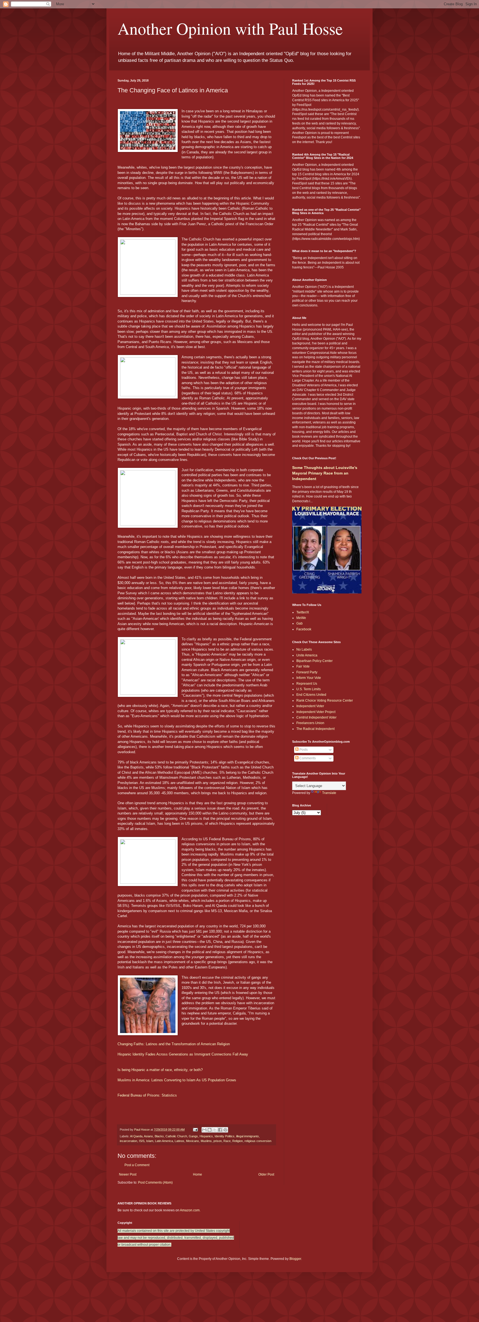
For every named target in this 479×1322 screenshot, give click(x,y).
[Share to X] (215, 1130)
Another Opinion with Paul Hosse (230, 28)
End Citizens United (311, 695)
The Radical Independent (315, 729)
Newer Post (127, 1174)
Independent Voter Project (315, 712)
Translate (329, 793)
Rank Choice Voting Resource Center (324, 700)
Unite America (306, 655)
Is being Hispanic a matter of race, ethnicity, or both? (160, 1070)
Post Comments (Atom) (155, 1182)
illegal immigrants (247, 1136)
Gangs (193, 1136)
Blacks (159, 1136)
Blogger (295, 1259)
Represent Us (306, 684)
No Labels (304, 649)
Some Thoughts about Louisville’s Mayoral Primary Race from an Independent (324, 473)
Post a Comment (136, 1165)
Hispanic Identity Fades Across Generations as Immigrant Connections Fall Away (183, 1054)
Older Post (266, 1174)
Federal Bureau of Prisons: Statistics (147, 1095)
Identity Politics (225, 1136)
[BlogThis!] (209, 1130)
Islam (149, 1141)
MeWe (301, 618)
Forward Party (306, 672)
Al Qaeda (136, 1136)
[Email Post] (195, 1129)
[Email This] (204, 1130)
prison (217, 1141)
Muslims (206, 1141)
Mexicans (192, 1141)
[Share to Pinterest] (225, 1130)
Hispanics (206, 1136)
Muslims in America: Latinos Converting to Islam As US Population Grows (177, 1080)
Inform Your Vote (308, 678)
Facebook (303, 629)
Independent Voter (310, 706)
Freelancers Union (310, 723)
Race (227, 1141)
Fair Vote (303, 666)
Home (197, 1174)
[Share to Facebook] (220, 1130)
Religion (237, 1141)
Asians (148, 1136)
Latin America (164, 1141)
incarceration (128, 1141)
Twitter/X (302, 612)
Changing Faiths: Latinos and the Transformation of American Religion (174, 1044)
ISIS (141, 1141)
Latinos (179, 1141)
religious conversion (257, 1141)
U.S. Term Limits (308, 689)
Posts (303, 750)
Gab (299, 623)
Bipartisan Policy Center (314, 661)
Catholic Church (176, 1136)
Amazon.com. (190, 1210)
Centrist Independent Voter (316, 717)
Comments (307, 758)
